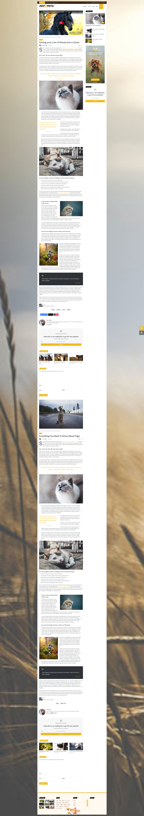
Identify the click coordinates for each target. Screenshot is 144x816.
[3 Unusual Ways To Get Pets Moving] (46, 801)
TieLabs (43, 304)
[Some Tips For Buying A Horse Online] (76, 357)
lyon (57, 806)
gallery (65, 804)
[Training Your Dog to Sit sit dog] (52, 807)
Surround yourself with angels (64, 192)
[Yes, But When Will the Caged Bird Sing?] (41, 801)
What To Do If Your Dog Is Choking (98, 29)
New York (61, 806)
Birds (97, 6)
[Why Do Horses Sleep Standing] (61, 357)
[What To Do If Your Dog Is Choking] (89, 31)
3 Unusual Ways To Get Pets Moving (52, 2)
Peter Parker (43, 45)
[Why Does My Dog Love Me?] (89, 41)
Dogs (89, 6)
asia (57, 800)
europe (58, 804)
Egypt (67, 802)
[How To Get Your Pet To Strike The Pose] (89, 36)
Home (85, 6)
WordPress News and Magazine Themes (70, 48)
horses (58, 309)
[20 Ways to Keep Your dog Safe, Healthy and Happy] (46, 804)
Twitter (92, 797)
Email (40, 390)
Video (69, 309)
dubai (53, 309)
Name (40, 385)
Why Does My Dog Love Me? (97, 39)
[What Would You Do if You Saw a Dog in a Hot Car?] (41, 804)
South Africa (66, 806)
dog (57, 802)
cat (65, 800)
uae (64, 309)
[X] (47, 324)
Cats (93, 6)
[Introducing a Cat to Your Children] (52, 801)
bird (60, 800)
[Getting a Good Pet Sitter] (52, 804)
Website (63, 390)
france (61, 804)
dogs (60, 802)
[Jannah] (46, 6)
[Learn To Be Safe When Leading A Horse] (46, 357)
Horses (101, 6)
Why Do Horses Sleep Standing (59, 361)
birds (63, 800)
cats (68, 800)
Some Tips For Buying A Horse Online (75, 361)
